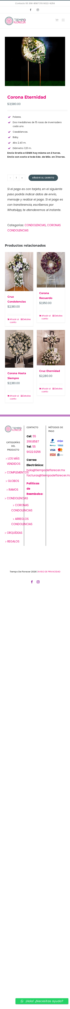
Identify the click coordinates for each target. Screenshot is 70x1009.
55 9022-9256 (47, 3)
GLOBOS (13, 481)
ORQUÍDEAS (14, 533)
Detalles (27, 319)
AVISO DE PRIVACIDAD (49, 571)
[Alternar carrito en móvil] (56, 20)
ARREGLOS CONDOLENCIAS (21, 521)
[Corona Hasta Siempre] (19, 349)
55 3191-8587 (32, 3)
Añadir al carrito (43, 177)
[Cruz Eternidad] (51, 347)
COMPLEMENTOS (18, 472)
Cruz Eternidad (49, 371)
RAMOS (13, 490)
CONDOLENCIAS (35, 225)
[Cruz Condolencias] (19, 271)
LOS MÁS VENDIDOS (13, 461)
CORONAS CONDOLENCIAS (21, 507)
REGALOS (13, 541)
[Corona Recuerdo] (51, 269)
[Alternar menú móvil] (63, 20)
